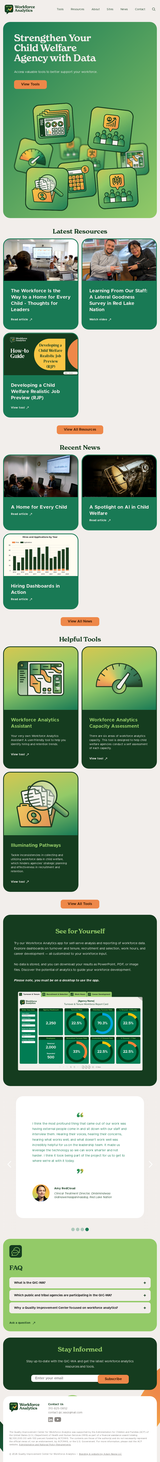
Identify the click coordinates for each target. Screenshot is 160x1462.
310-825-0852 (58, 1408)
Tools (60, 9)
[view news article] (40, 492)
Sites (110, 9)
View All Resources (80, 429)
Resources (77, 9)
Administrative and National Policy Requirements (45, 1445)
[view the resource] (40, 284)
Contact (140, 9)
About (96, 9)
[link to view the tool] (40, 707)
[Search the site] (153, 9)
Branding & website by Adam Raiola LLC (100, 1454)
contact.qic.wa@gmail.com (65, 1412)
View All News (80, 621)
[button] (9, 1164)
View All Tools (80, 904)
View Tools (30, 84)
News (124, 9)
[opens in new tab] (50, 1419)
